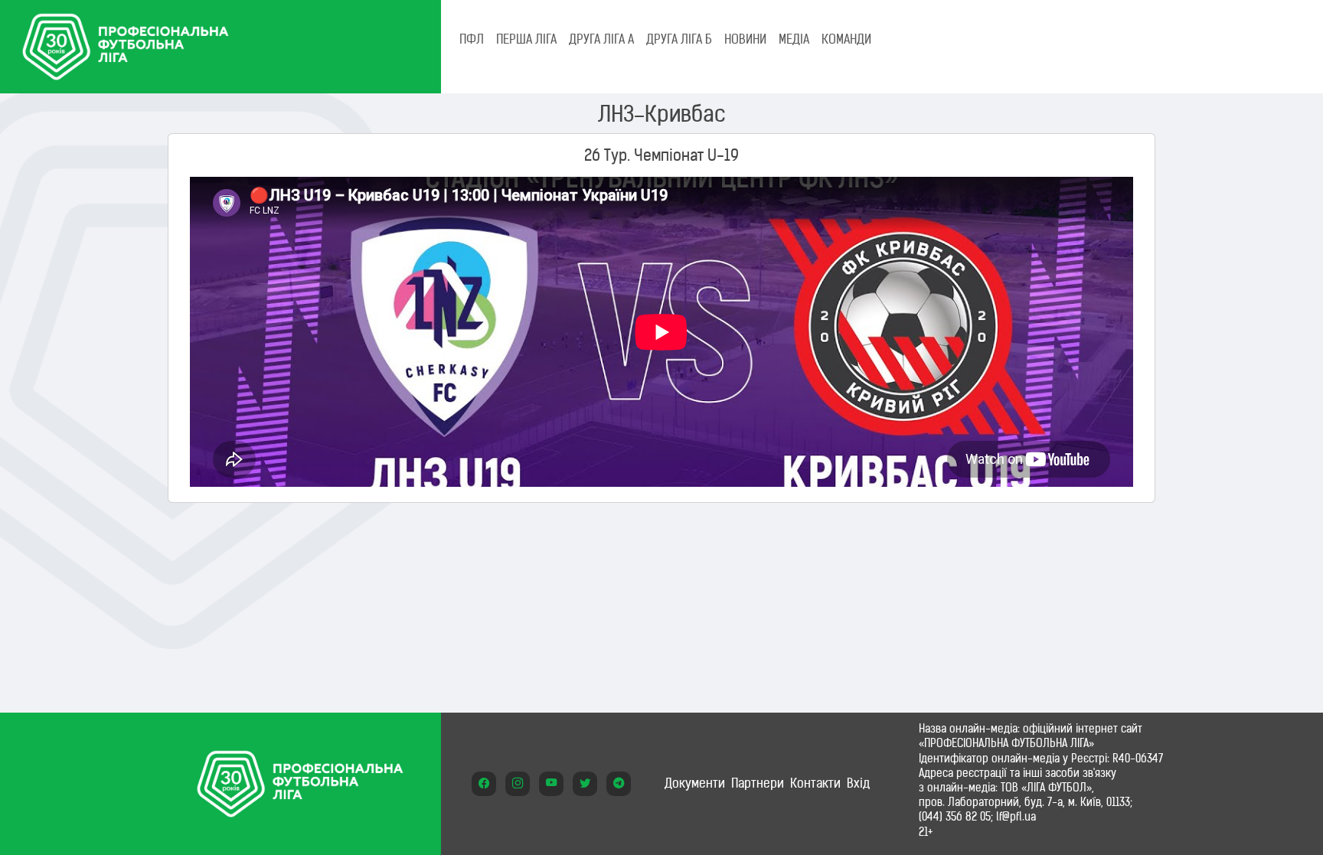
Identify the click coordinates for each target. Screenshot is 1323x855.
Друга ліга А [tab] (601, 39)
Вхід (858, 783)
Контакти (815, 783)
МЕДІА (794, 39)
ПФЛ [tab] (471, 39)
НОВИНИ (745, 39)
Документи (695, 783)
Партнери (757, 783)
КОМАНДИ (846, 39)
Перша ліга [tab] (526, 39)
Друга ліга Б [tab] (679, 39)
